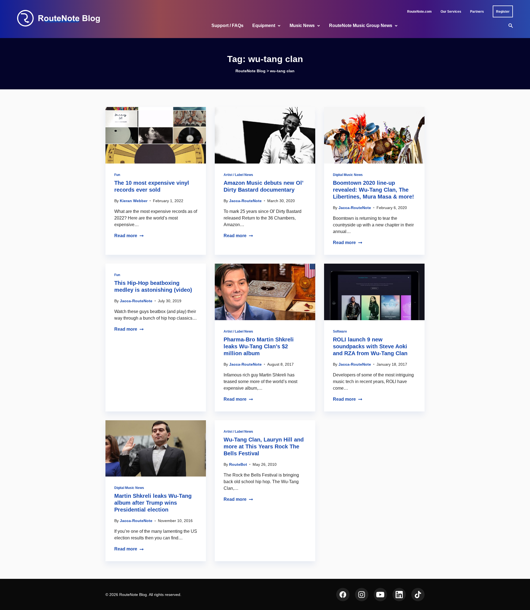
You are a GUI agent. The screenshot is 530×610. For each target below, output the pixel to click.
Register (503, 12)
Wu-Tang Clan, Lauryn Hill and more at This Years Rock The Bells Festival (264, 446)
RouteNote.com (419, 12)
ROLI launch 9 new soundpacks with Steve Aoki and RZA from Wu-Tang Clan (370, 346)
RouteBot (238, 464)
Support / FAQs (227, 25)
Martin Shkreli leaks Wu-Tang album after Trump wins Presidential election (153, 503)
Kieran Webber (133, 201)
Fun (117, 175)
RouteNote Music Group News (360, 25)
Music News (302, 25)
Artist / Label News (238, 175)
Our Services (451, 12)
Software (340, 331)
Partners (477, 12)
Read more (125, 235)
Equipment (263, 25)
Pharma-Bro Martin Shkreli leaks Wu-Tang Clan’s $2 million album (259, 346)
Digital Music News (348, 175)
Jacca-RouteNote (245, 201)
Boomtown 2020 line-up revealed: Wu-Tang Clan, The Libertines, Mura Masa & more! (373, 190)
